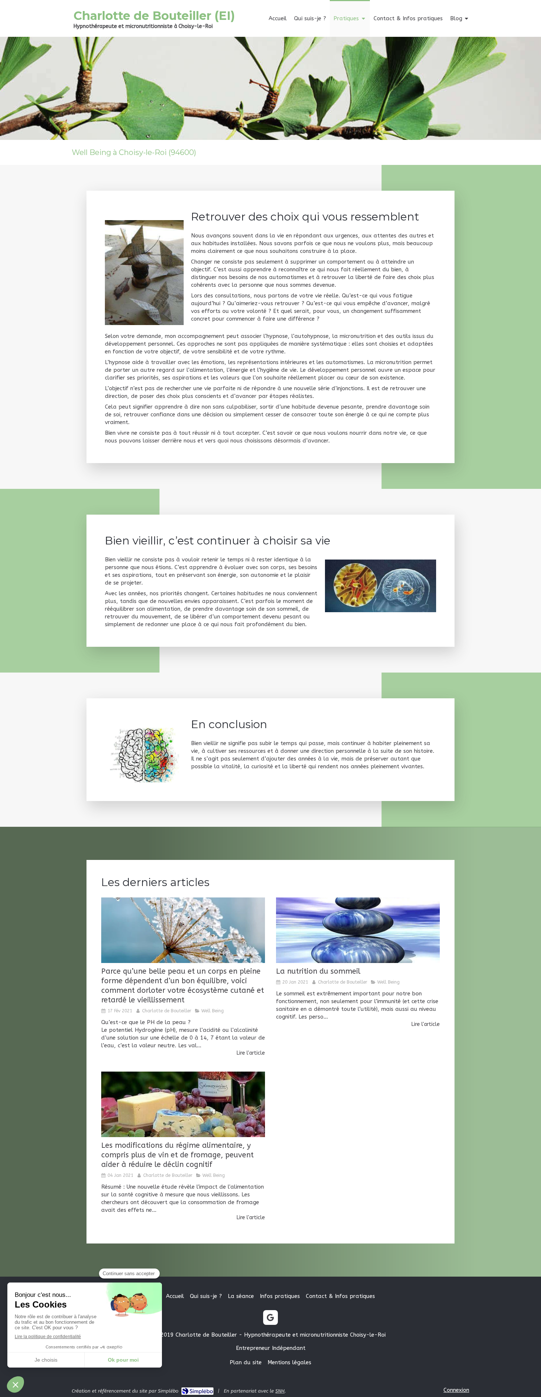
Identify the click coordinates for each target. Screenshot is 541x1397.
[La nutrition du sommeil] (358, 930)
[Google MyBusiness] (270, 1317)
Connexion (456, 1390)
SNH (279, 1391)
